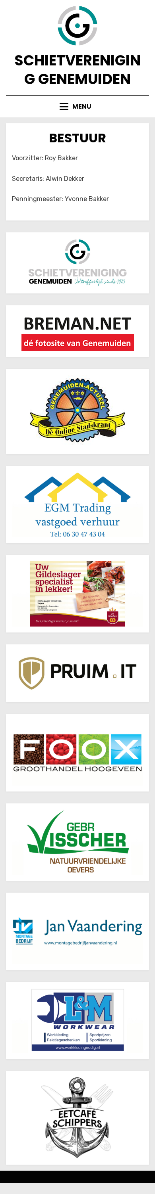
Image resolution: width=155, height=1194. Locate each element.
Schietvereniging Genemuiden (77, 69)
